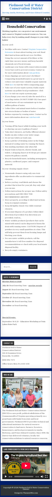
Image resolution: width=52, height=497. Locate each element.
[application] (26, 465)
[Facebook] (44, 18)
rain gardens (34, 73)
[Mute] (42, 476)
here (12, 85)
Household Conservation (26, 26)
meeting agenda (35, 286)
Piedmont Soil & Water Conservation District (26, 6)
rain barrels (34, 117)
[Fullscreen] (46, 476)
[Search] (50, 18)
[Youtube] (47, 18)
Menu (7, 18)
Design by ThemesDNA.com (26, 493)
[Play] (5, 476)
